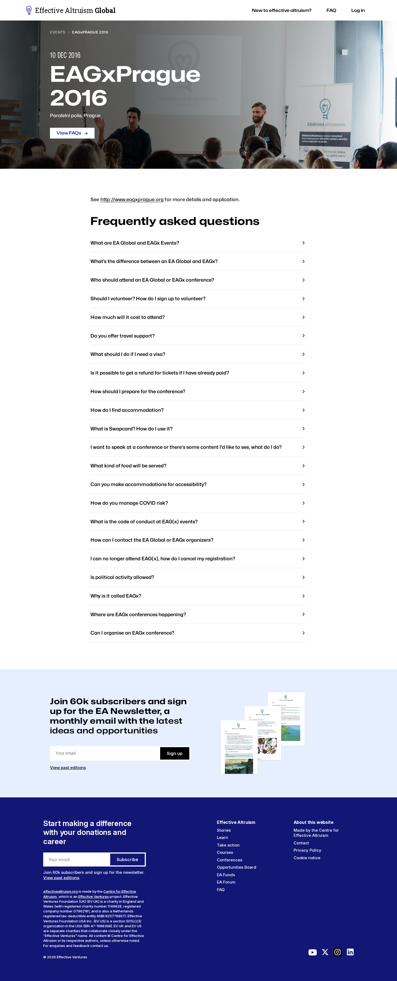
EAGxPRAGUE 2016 (90, 32)
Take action (228, 845)
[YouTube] (313, 953)
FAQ (221, 889)
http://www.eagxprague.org (132, 199)
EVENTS (58, 32)
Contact (301, 842)
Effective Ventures (93, 896)
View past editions (68, 767)
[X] (325, 953)
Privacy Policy (307, 850)
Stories (224, 830)
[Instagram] (337, 953)
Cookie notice (307, 857)
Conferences (229, 859)
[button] (281, 10)
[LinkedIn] (350, 953)
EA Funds (226, 874)
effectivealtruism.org (60, 891)
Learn (222, 837)
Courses (225, 852)
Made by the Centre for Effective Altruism (316, 833)
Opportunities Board (236, 867)
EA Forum (226, 882)
